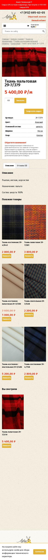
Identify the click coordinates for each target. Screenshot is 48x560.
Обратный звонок (37, 16)
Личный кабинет (38, 20)
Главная (5, 39)
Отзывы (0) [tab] (22, 166)
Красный (39, 122)
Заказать (20, 100)
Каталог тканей (17, 39)
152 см (40, 131)
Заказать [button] (7, 256)
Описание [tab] (9, 166)
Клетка (40, 135)
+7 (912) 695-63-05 (32, 12)
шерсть (39, 126)
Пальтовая (15, 43)
